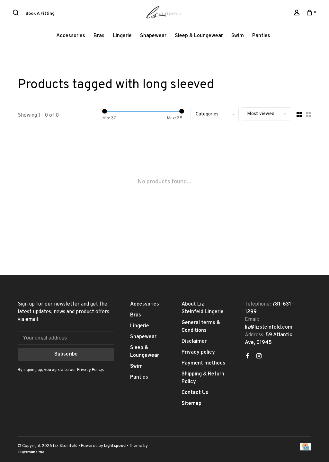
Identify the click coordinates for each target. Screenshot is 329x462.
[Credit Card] (305, 449)
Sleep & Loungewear (199, 36)
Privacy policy (198, 352)
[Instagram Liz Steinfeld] (259, 357)
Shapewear (153, 36)
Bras (98, 36)
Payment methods (203, 363)
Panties (261, 36)
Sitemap (191, 403)
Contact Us (195, 393)
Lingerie (122, 36)
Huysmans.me (31, 452)
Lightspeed (115, 446)
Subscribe (66, 354)
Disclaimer (194, 341)
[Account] (297, 14)
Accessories (70, 36)
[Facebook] (247, 357)
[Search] (16, 14)
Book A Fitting (40, 13)
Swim (237, 36)
